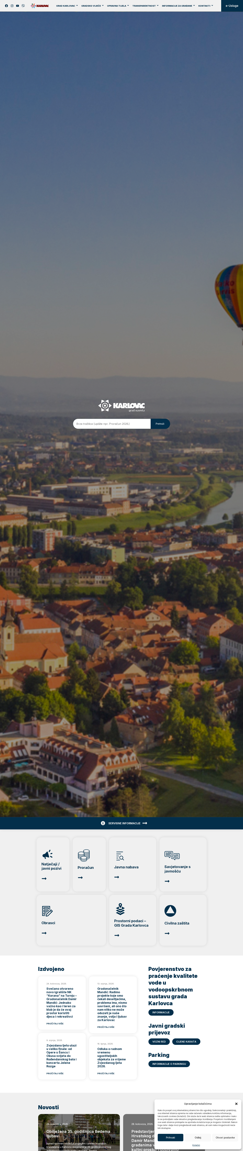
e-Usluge (232, 5)
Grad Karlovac (65, 5)
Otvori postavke (225, 1137)
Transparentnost (144, 5)
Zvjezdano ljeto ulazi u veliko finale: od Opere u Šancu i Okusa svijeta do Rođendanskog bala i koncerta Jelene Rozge (61, 1056)
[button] (236, 1103)
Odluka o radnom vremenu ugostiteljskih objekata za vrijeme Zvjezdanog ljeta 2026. (111, 1057)
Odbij (198, 1137)
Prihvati (170, 1137)
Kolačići (196, 1145)
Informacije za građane (177, 5)
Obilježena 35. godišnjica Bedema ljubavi (78, 1133)
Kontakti (204, 5)
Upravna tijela (116, 5)
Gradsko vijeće (91, 5)
